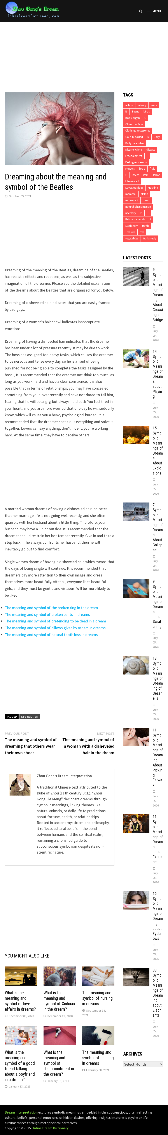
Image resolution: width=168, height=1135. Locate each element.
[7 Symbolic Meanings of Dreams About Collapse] (136, 505)
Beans (135, 111)
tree (142, 232)
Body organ (132, 118)
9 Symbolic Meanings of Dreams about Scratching (158, 604)
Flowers (130, 168)
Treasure (130, 232)
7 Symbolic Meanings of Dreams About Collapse (158, 527)
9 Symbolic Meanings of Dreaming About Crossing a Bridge (158, 294)
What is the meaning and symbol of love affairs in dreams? (20, 1001)
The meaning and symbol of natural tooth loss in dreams (51, 634)
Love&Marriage (134, 188)
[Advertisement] (84, 52)
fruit (152, 168)
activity (142, 105)
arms (154, 105)
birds (147, 111)
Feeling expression (136, 162)
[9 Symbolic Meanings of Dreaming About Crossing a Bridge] (136, 270)
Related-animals (135, 219)
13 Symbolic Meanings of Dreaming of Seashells (158, 678)
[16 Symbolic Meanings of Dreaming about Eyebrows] (136, 894)
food (142, 168)
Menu (156, 11)
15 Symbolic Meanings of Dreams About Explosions (158, 450)
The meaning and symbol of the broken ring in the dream (51, 607)
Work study (149, 238)
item (146, 175)
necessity (130, 213)
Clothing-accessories (137, 130)
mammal (130, 194)
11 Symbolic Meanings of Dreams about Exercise (158, 839)
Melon (144, 194)
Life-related (29, 717)
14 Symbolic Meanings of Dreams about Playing (158, 374)
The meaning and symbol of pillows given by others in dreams (55, 627)
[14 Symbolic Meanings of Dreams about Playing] (136, 352)
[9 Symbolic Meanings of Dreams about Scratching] (136, 582)
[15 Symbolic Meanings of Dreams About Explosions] (136, 428)
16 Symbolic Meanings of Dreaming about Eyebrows (158, 916)
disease (150, 149)
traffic (145, 226)
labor (156, 175)
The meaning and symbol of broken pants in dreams (47, 614)
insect (135, 175)
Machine (153, 188)
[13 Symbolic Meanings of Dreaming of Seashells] (136, 658)
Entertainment (133, 156)
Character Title (134, 124)
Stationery (131, 226)
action (129, 105)
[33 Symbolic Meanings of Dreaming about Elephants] (136, 970)
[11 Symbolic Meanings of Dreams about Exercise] (136, 817)
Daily (157, 137)
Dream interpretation (21, 1112)
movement (131, 200)
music (146, 200)
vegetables (131, 238)
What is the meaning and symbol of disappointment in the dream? (59, 1063)
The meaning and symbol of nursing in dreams (97, 998)
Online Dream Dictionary (50, 1128)
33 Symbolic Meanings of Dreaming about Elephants (158, 992)
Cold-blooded (134, 137)
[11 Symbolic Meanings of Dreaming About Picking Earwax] (136, 730)
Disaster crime (133, 149)
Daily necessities (134, 143)
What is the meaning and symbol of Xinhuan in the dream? (59, 1001)
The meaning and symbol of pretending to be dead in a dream (55, 621)
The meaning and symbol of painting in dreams (98, 1058)
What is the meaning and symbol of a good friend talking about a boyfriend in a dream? (20, 1066)
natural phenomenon (138, 207)
